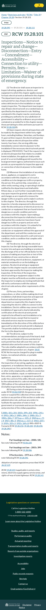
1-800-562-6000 (23, 512)
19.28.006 (27, 450)
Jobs (23, 568)
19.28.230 (38, 426)
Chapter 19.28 (7, 17)
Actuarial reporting (23, 541)
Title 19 (37, 14)
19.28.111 (30, 27)
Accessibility (23, 563)
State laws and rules (16, 14)
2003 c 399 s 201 (25, 413)
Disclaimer (27, 605)
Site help (23, 578)
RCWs (29, 14)
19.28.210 (19, 426)
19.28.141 (39, 475)
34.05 (37, 349)
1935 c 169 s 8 (22, 423)
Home (4, 14)
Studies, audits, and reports (23, 531)
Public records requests (23, 573)
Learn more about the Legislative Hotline (23, 521)
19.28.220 (28, 426)
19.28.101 (10, 470)
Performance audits (23, 536)
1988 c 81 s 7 (35, 415)
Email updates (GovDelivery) (23, 589)
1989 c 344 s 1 (22, 415)
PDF (6, 34)
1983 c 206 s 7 (7, 418)
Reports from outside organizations (23, 551)
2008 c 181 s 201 (9, 413)
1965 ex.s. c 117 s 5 (25, 420)
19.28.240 (5, 428)
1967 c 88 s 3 (10, 420)
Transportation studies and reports (23, 546)
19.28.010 (10, 127)
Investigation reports (23, 556)
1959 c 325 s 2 (9, 423)
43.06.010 (16, 392)
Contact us (23, 584)
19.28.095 (5, 27)
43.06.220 (27, 443)
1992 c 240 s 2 (9, 415)
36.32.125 (5, 465)
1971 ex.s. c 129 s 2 (22, 418)
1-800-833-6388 (32, 516)
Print (6, 23)
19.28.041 (23, 458)
